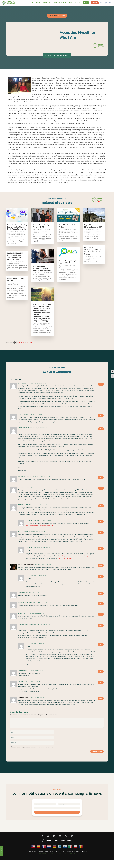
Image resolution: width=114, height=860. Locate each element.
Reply (101, 384)
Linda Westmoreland (26, 564)
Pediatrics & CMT (20, 235)
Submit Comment (97, 751)
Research (39, 325)
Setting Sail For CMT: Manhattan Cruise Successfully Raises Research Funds (15, 256)
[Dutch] (49, 847)
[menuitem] (32, 3)
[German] (54, 847)
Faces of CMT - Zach (42, 231)
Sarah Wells (23, 697)
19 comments (65, 55)
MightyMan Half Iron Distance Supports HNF (93, 226)
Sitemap (72, 854)
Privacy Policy (61, 854)
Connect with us (46, 854)
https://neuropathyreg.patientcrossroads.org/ (39, 526)
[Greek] (59, 847)
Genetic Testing (16, 233)
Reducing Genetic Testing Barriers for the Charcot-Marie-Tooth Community (17, 227)
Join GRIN (1, 851)
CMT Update (61, 16)
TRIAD (75, 233)
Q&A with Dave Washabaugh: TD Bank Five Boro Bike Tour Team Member (94, 251)
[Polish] (75, 847)
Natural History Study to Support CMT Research (67, 262)
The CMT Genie (15, 238)
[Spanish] (38, 847)
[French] (43, 847)
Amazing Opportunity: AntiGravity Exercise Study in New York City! (42, 268)
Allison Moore (38, 273)
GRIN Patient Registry (15, 234)
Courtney (49, 55)
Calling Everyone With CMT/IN (15, 279)
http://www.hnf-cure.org (64, 558)
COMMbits (84, 851)
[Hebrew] (65, 847)
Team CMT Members (94, 231)
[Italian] (70, 847)
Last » (31, 342)
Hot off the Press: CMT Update (66, 226)
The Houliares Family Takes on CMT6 (41, 226)
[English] (33, 847)
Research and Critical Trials (65, 233)
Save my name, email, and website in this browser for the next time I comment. (33, 747)
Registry (9, 236)
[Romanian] (80, 847)
